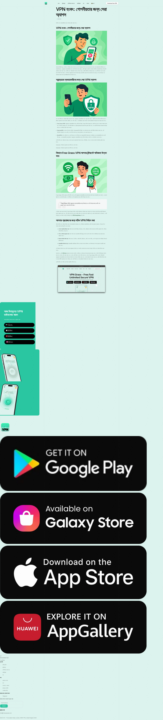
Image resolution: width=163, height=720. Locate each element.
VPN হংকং (64, 253)
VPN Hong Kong (76, 215)
